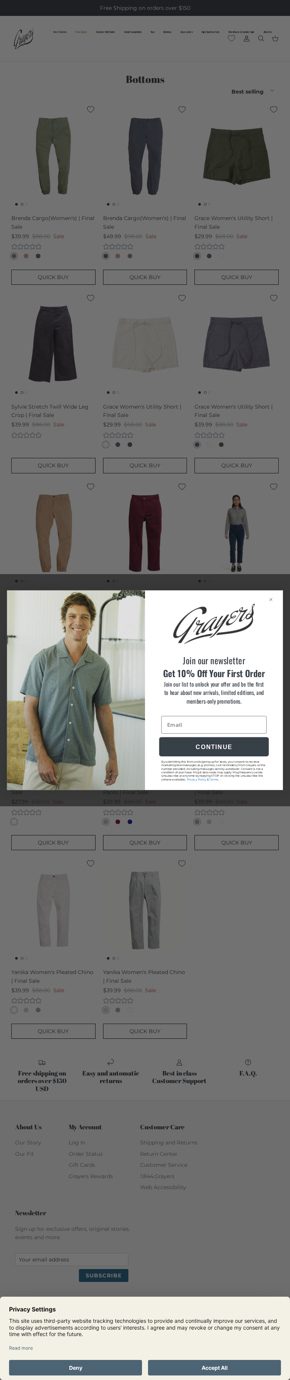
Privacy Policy (197, 779)
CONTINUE (214, 746)
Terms (213, 779)
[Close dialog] (274, 599)
